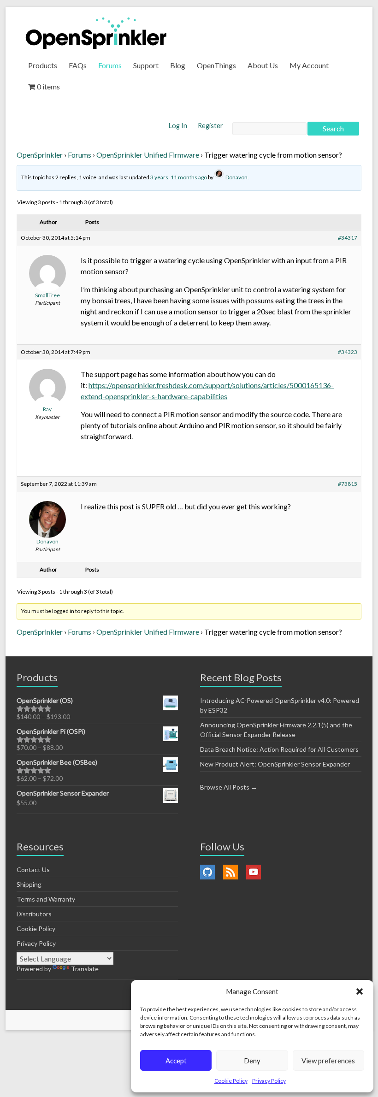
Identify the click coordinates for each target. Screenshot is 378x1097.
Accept (176, 1060)
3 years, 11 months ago (178, 177)
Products (42, 65)
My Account (309, 65)
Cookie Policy (231, 1080)
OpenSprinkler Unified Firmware (147, 154)
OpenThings (216, 65)
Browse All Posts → (228, 787)
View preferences (328, 1060)
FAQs (78, 65)
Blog (177, 65)
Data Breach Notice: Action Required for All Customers (279, 749)
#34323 (347, 351)
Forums (110, 65)
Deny (252, 1060)
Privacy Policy (269, 1080)
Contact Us (33, 869)
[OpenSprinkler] (96, 32)
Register (210, 126)
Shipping (29, 884)
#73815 (347, 483)
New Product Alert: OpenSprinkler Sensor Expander (275, 764)
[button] (359, 991)
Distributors (34, 914)
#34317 (347, 237)
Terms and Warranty (46, 899)
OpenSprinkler (40, 154)
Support (146, 65)
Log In (179, 126)
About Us (263, 65)
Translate (85, 969)
